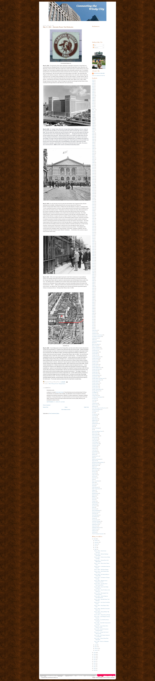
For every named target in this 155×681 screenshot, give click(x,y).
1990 (93, 286)
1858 (93, 87)
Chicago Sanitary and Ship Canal (98, 378)
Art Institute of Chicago (96, 336)
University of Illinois (96, 522)
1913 (93, 168)
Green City (94, 417)
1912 (93, 167)
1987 (93, 283)
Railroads (94, 491)
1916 (93, 173)
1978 (93, 269)
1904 (93, 154)
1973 (93, 261)
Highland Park (95, 420)
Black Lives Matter (95, 344)
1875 (93, 108)
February (96, 648)
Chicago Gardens (95, 364)
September (97, 542)
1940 (93, 210)
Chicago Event (54, 383)
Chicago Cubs (94, 355)
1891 (93, 134)
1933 (93, 199)
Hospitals (94, 425)
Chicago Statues (95, 386)
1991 (93, 288)
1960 (93, 241)
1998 (93, 296)
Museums (94, 471)
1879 (93, 114)
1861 (93, 92)
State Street (94, 505)
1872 (93, 105)
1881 (93, 117)
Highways (94, 421)
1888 (93, 128)
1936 (93, 204)
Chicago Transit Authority (97, 389)
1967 (93, 252)
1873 (93, 106)
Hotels (93, 426)
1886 (93, 125)
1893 (93, 137)
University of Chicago (96, 521)
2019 (93, 328)
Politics (93, 482)
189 (93, 131)
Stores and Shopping (96, 510)
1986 (93, 282)
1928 (93, 192)
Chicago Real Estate (96, 375)
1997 (93, 294)
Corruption (94, 398)
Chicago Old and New (99, 73)
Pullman (93, 490)
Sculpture (94, 501)
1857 (93, 86)
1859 (93, 89)
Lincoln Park (94, 451)
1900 (93, 148)
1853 (93, 83)
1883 (93, 120)
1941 (93, 212)
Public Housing (95, 487)
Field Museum (95, 411)
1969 (93, 255)
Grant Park (94, 415)
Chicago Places (95, 372)
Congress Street (95, 395)
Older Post (86, 407)
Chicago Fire (94, 362)
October (96, 540)
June (95, 547)
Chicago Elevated (95, 358)
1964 (49, 383)
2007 (93, 310)
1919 (93, 178)
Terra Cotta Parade (95, 515)
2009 (93, 313)
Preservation (94, 484)
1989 (93, 285)
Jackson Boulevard (95, 435)
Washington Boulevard (96, 527)
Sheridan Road (95, 502)
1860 (93, 91)
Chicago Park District (96, 369)
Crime (93, 401)
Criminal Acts (94, 403)
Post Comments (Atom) (54, 413)
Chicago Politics (95, 373)
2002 (93, 302)
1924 (93, 185)
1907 (93, 159)
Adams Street (94, 330)
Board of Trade (95, 345)
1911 (93, 165)
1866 (93, 100)
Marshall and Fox (95, 456)
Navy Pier (94, 473)
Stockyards (94, 508)
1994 (93, 292)
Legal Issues (94, 449)
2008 (93, 311)
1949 (93, 224)
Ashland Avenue (95, 338)
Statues (93, 507)
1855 (93, 84)
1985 (93, 280)
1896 (93, 142)
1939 (93, 209)
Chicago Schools (95, 381)
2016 (93, 324)
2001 (93, 300)
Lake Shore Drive (95, 443)
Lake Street (94, 446)
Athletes (93, 339)
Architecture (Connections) (97, 334)
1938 (93, 207)
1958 (93, 238)
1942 (93, 213)
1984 (93, 279)
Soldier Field (94, 504)
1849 (93, 81)
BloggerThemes (103, 677)
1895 (93, 140)
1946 (93, 220)
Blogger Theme (95, 677)
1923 (93, 184)
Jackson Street (94, 437)
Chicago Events (95, 361)
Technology (94, 513)
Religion (93, 496)
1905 (93, 156)
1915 (93, 171)
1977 (93, 268)
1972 (93, 260)
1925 (93, 187)
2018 (93, 327)
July (95, 545)
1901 (93, 150)
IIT (92, 429)
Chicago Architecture (96, 348)
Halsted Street (94, 418)
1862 (93, 94)
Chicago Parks (95, 370)
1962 (93, 244)
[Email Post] (66, 382)
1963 (93, 246)
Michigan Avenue (95, 463)
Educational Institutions (96, 409)
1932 (93, 198)
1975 (93, 265)
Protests (93, 485)
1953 (93, 230)
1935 (93, 202)
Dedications (94, 406)
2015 (93, 322)
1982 (93, 275)
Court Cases (94, 400)
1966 (93, 251)
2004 (93, 305)
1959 (93, 240)
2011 (93, 316)
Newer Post (45, 407)
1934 (93, 201)
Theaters (93, 518)
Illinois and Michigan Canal (97, 431)
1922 (93, 182)
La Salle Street (95, 439)
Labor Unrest (94, 440)
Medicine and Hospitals (96, 459)
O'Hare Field (94, 474)
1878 (93, 112)
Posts (95, 45)
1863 (93, 95)
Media (93, 457)
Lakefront (94, 448)
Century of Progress (96, 347)
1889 (93, 129)
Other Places (94, 477)
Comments (96, 47)
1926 (93, 188)
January (96, 650)
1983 (93, 277)
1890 (93, 133)
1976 (93, 266)
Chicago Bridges (95, 352)
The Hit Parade (95, 516)
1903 (93, 153)
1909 (93, 162)
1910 (93, 164)
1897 (93, 143)
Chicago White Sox (95, 390)
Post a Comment (46, 405)
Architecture (94, 333)
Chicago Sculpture (95, 383)
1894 (93, 139)
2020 (95, 538)
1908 (93, 160)
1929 (93, 193)
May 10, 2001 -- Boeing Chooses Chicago (102, 614)
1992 (93, 289)
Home (66, 407)
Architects (94, 331)
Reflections (94, 494)
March (96, 646)
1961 (93, 243)
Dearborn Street (95, 404)
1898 (93, 145)
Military (93, 466)
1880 (93, 115)
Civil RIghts (94, 392)
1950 (93, 226)
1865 (93, 98)
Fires (93, 412)
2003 (93, 303)
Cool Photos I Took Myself (97, 397)
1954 (93, 232)
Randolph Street (95, 493)
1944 (93, 216)
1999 (93, 297)
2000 (93, 299)
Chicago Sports (95, 384)
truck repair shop (59, 392)
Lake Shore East (95, 445)
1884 (93, 122)
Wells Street (94, 530)
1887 (93, 126)
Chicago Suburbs (95, 387)
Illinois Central (95, 434)
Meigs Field (94, 460)
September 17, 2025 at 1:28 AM (56, 401)
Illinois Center (94, 432)
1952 (93, 229)
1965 (93, 249)
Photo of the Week (95, 480)
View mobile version (65, 409)
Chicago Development (96, 356)
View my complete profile (98, 75)
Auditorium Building (96, 341)
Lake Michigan (95, 442)
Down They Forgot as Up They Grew (99, 407)
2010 (93, 314)
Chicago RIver (95, 376)
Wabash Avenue (95, 524)
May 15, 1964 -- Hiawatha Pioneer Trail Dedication (58, 27)
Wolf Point (94, 532)
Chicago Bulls (94, 353)
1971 (93, 258)
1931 (93, 196)
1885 (93, 123)
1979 (93, 271)
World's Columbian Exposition (98, 533)
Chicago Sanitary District (96, 379)
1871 (93, 103)
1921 (93, 181)
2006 (93, 308)
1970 (93, 257)
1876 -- (93, 109)
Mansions (94, 454)
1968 (93, 254)
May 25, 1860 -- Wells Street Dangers (101, 569)
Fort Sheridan (94, 414)
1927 (93, 190)
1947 (93, 221)
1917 (93, 174)
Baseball (93, 342)
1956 (93, 235)
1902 (93, 151)
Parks (93, 479)
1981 (93, 274)
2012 (93, 317)
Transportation (62, 383)
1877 (93, 111)
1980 (93, 272)
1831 (93, 80)
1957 (93, 237)
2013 (93, 319)
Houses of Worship (95, 428)
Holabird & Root (95, 423)
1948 (93, 223)
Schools (93, 499)
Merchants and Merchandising (97, 462)
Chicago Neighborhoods (96, 367)
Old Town (94, 476)
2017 (93, 325)
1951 (93, 227)
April (96, 644)
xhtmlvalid (112, 677)
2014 (93, 320)
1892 (93, 136)
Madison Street (95, 452)
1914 (93, 170)
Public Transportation (96, 488)
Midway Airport (95, 465)
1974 (93, 263)
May (95, 549)
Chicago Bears (95, 350)
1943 (93, 215)
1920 (93, 179)
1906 (93, 157)
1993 (93, 291)
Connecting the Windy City (52, 677)
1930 (93, 195)
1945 (93, 218)
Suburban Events (95, 512)
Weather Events (95, 529)
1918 (93, 176)
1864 (93, 97)
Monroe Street (95, 470)
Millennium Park (95, 468)
